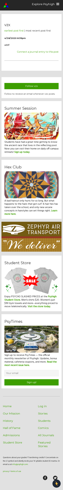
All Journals (46, 435)
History (8, 420)
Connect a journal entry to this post (38, 51)
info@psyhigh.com (20, 464)
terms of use (16, 471)
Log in (42, 406)
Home (7, 406)
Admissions (11, 435)
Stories (43, 413)
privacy (6, 471)
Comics (43, 428)
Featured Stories (44, 444)
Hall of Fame (11, 428)
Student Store (12, 442)
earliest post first (14, 30)
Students (44, 420)
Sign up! (31, 382)
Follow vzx (31, 86)
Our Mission (11, 413)
